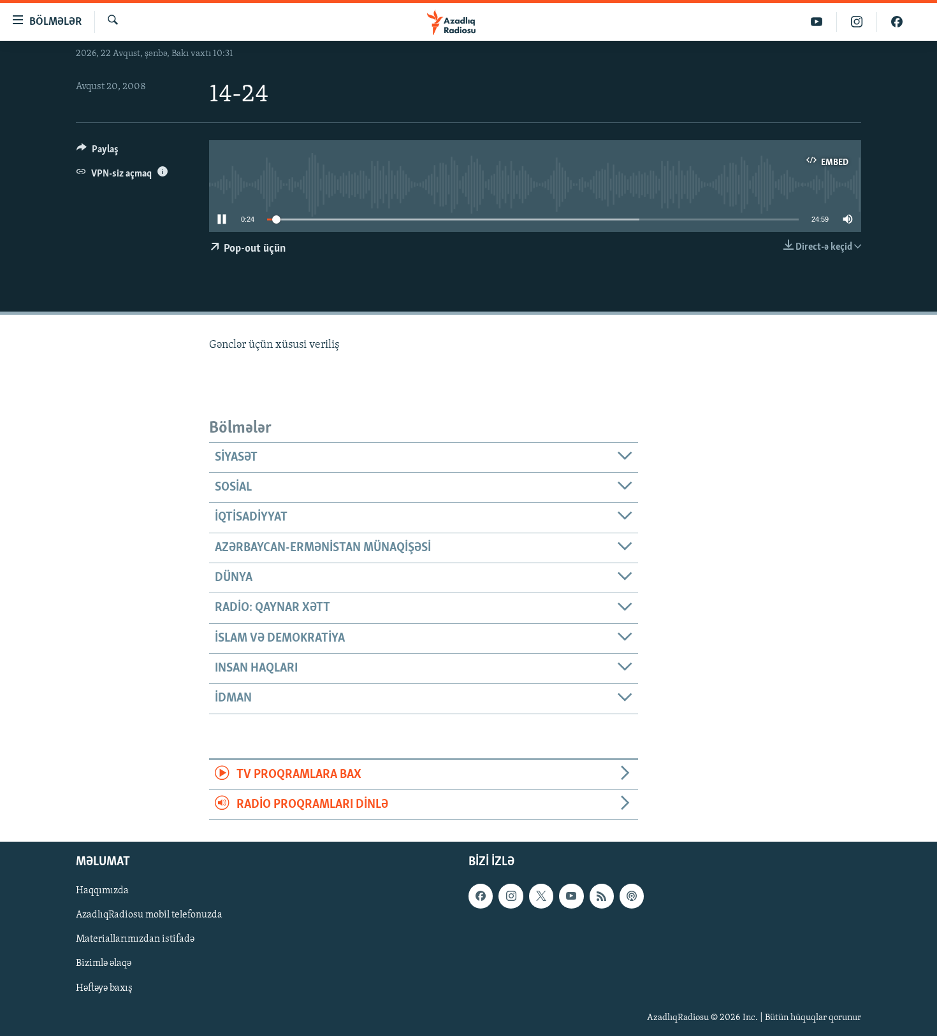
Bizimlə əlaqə (103, 964)
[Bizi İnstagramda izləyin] (857, 22)
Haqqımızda (102, 891)
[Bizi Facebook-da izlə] (897, 22)
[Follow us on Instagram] (510, 896)
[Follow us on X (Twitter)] (541, 896)
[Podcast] (632, 896)
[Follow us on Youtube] (571, 896)
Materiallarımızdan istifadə (135, 940)
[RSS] (602, 896)
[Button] (97, 152)
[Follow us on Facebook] (480, 896)
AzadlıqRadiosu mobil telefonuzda (149, 915)
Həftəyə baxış (104, 988)
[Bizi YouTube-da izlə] (817, 22)
